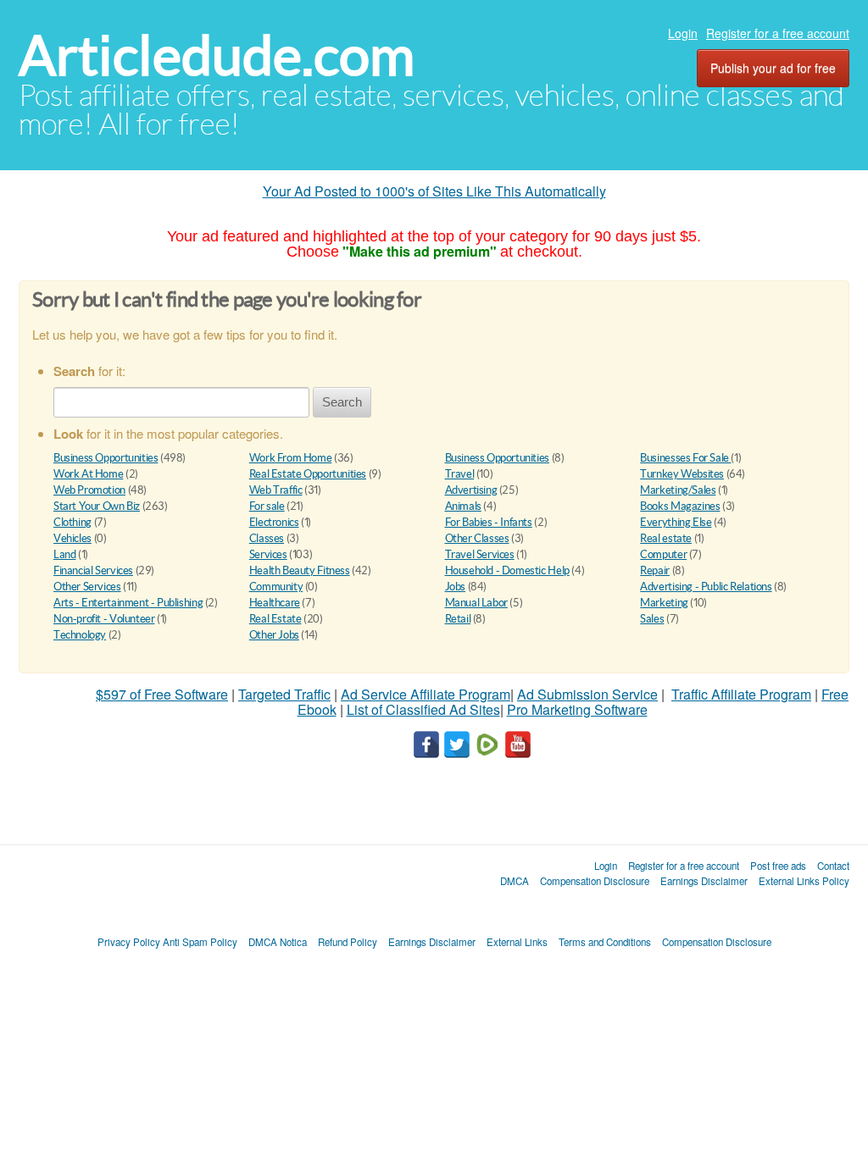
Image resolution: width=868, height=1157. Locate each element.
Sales (652, 618)
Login (683, 33)
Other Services (87, 586)
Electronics (274, 522)
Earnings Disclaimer (704, 881)
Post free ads (778, 865)
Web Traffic (276, 490)
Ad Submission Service (587, 694)
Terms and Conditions (605, 942)
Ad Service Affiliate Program (425, 694)
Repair (655, 570)
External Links (517, 942)
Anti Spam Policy (200, 942)
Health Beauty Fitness (299, 570)
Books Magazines (680, 506)
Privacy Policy (128, 942)
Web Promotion (89, 490)
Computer (663, 554)
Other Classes (477, 538)
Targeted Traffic (284, 694)
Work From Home (290, 457)
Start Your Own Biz (96, 506)
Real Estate (275, 618)
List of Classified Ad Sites (423, 709)
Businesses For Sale (685, 457)
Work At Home (88, 474)
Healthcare (274, 602)
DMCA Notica (277, 942)
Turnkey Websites (682, 474)
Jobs (455, 586)
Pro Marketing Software (577, 709)
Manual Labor (476, 602)
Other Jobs (274, 634)
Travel (460, 474)
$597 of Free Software (162, 694)
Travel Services (480, 554)
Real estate (666, 538)
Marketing (664, 602)
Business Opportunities (105, 457)
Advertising (471, 490)
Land (64, 554)
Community (276, 586)
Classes (266, 538)
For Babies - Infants (488, 522)
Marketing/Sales (677, 490)
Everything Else (675, 522)
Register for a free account (777, 33)
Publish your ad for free (773, 67)
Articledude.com (217, 55)
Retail (458, 618)
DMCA (514, 881)
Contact (833, 865)
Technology (79, 634)
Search (342, 402)
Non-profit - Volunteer (103, 618)
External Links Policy (804, 881)
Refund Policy (347, 942)
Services (268, 554)
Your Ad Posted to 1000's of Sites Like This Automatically (434, 191)
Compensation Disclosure (594, 881)
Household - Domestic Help (507, 570)
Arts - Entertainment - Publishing (128, 602)
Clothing (72, 522)
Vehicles (72, 538)
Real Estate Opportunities (307, 474)
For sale (267, 506)
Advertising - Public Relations (705, 586)
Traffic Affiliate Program (741, 694)
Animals (463, 506)
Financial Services (93, 570)
